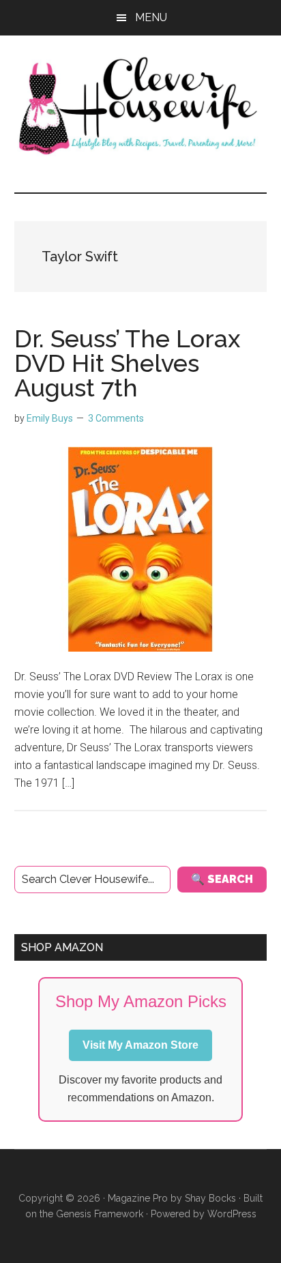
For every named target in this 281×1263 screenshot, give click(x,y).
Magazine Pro (138, 1198)
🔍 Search (222, 879)
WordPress (231, 1213)
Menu (151, 17)
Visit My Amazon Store (140, 1045)
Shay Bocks (210, 1198)
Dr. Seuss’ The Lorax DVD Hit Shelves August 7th (127, 363)
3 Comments (116, 418)
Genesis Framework (99, 1213)
